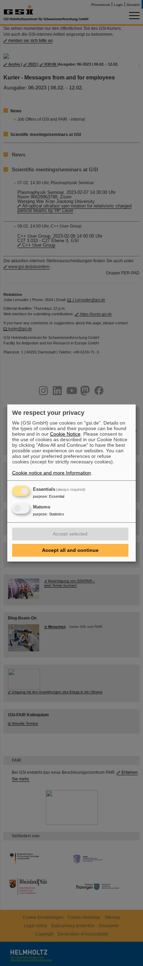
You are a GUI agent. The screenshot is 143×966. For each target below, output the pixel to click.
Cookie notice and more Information (51, 473)
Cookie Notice (65, 434)
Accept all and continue (70, 550)
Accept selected (70, 534)
